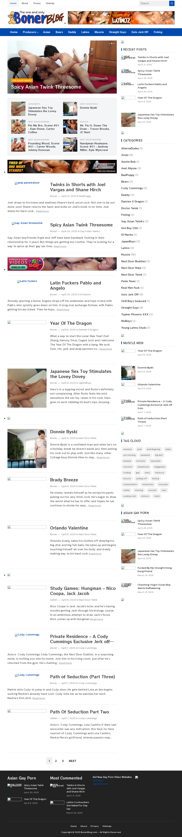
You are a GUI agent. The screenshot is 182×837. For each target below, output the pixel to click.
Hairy (147, 472)
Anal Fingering (153, 449)
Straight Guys (117, 32)
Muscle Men (133, 343)
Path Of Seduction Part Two (79, 712)
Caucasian (155, 461)
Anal (139, 449)
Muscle (99, 32)
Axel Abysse (129, 168)
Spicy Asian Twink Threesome (46, 86)
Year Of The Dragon (71, 323)
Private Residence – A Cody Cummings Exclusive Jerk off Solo (80, 641)
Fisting (158, 32)
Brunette (140, 461)
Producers (29, 32)
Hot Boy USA (129, 228)
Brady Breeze (64, 480)
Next (72, 761)
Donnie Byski (88, 107)
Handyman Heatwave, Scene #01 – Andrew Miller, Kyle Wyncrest (94, 146)
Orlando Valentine (69, 528)
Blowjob (127, 461)
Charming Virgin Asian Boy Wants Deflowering (154, 586)
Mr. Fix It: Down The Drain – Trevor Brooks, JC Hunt (95, 128)
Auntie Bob (128, 161)
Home (13, 3)
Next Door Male (89, 103)
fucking (127, 472)
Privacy (37, 3)
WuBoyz (126, 321)
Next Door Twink (88, 600)
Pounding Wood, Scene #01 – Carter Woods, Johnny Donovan (44, 146)
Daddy (72, 32)
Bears (59, 32)
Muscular (163, 484)
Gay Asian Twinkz (21, 80)
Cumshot (127, 466)
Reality (126, 490)
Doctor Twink (129, 208)
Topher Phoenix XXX (134, 314)
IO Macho (85, 294)
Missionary (147, 484)
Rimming (139, 490)
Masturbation (130, 484)
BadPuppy (85, 196)
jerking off (141, 478)
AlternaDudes (130, 148)
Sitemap (50, 3)
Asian (46, 32)
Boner (53, 196)
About (25, 3)
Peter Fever (128, 281)
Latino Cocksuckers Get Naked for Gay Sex (77, 806)
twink (157, 496)
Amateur (127, 449)
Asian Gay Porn (136, 513)
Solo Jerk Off (140, 32)
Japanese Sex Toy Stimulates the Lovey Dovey (42, 111)
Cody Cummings (87, 648)
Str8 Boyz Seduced (133, 301)
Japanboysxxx (101, 784)
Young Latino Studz (133, 327)
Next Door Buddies (38, 121)
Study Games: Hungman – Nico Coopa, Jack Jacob (83, 590)
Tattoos (145, 496)
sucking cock (129, 496)
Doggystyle (159, 466)
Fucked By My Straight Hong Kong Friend (155, 569)
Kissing (155, 478)
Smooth (152, 490)
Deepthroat (143, 466)
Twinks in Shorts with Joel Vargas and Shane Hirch (77, 186)
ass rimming (129, 455)
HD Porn (127, 478)
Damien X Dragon (88, 329)
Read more (42, 211)
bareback (145, 455)
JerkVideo (98, 780)
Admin (53, 600)
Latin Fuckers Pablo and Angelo (75, 285)
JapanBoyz (34, 103)
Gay (138, 472)
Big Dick (159, 455)
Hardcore (159, 472)
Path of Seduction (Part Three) (82, 676)
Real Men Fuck (130, 288)
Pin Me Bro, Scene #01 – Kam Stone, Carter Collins (43, 128)
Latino (85, 32)
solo (164, 490)
